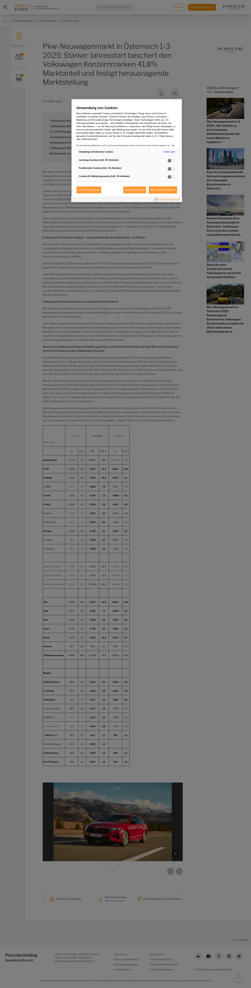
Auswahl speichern (134, 190)
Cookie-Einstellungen (89, 190)
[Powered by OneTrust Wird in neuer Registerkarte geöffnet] (167, 200)
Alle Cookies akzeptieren (163, 190)
